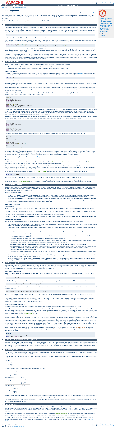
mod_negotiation (26, 21)
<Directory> (55, 162)
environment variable (10, 329)
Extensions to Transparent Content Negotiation (106, 26)
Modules (94, 3)
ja (91, 12)
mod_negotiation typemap (37, 156)
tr (96, 12)
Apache (4, 7)
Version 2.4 (24, 7)
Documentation (17, 7)
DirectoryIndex (41, 171)
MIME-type (80, 73)
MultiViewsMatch (24, 181)
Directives (99, 3)
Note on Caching (103, 31)
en (87, 12)
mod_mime (17, 353)
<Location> (62, 162)
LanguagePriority (28, 313)
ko (94, 12)
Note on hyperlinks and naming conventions (105, 29)
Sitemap (112, 3)
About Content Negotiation (106, 18)
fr (89, 12)
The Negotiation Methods (105, 21)
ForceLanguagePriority (44, 312)
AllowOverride (91, 162)
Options (40, 162)
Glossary (107, 3)
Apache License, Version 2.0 (17, 426)
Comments (102, 35)
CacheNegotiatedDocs (61, 413)
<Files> (69, 162)
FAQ (103, 3)
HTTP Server (10, 7)
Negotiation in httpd (104, 20)
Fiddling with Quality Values (106, 23)
